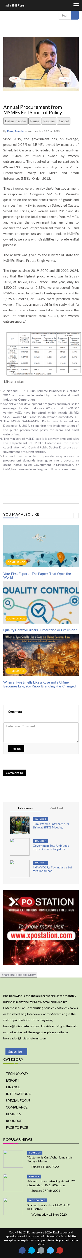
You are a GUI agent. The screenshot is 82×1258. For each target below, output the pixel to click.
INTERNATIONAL (19, 1094)
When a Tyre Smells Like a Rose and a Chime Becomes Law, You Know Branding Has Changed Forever (39, 684)
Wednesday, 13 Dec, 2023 (44, 131)
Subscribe (15, 1051)
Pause (34, 121)
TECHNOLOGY (17, 1073)
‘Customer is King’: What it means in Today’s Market (50, 1159)
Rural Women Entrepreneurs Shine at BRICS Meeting (51, 825)
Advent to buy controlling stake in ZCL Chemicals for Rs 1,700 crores (51, 1183)
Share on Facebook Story (19, 974)
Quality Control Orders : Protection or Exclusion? (40, 630)
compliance (16, 562)
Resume (49, 121)
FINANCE (13, 1087)
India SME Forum (15, 5)
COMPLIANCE (17, 1107)
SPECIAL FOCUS (18, 1100)
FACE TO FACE (17, 1127)
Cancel (64, 121)
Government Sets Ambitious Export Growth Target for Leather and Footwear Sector (51, 847)
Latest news (25, 808)
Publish (16, 748)
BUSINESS (13, 1114)
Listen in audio (15, 121)
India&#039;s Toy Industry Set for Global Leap (52, 869)
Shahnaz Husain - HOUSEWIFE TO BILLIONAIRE (48, 1207)
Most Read (56, 808)
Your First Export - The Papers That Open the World (37, 575)
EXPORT (12, 1080)
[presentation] (69, 515)
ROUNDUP (40, 819)
